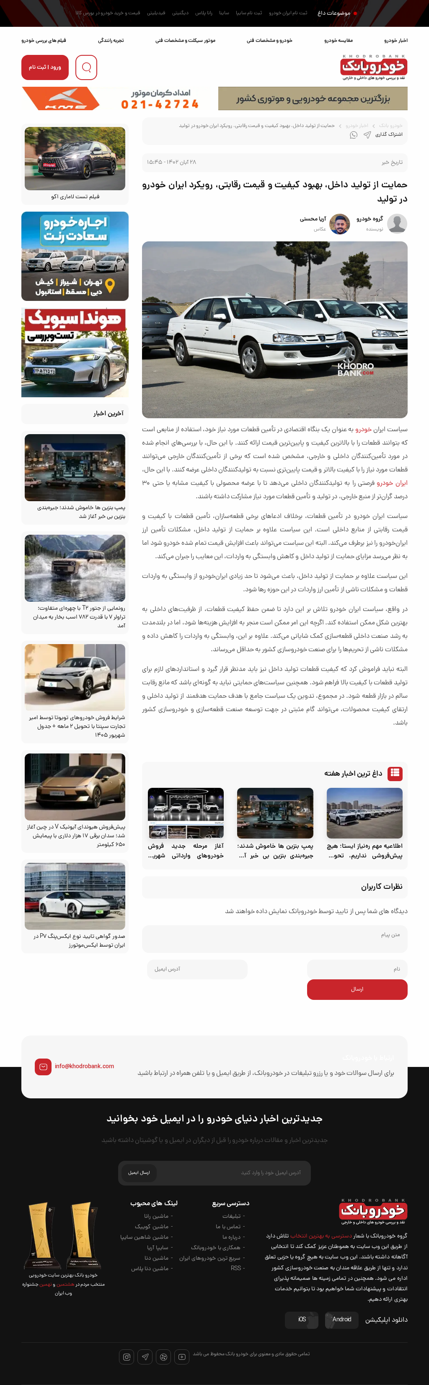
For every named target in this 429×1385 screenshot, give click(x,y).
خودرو (363, 430)
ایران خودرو (392, 484)
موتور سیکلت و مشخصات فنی (185, 41)
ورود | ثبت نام (45, 67)
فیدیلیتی (156, 13)
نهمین (45, 1285)
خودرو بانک (390, 126)
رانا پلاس (203, 13)
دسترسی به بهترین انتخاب (321, 1236)
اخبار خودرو (395, 41)
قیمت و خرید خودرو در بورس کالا (107, 13)
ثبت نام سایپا (249, 13)
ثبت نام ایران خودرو (288, 13)
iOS (302, 1320)
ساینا (224, 13)
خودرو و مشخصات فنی (269, 41)
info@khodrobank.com (84, 1067)
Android (342, 1320)
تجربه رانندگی (111, 41)
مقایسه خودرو (338, 41)
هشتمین (64, 1285)
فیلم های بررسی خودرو (43, 41)
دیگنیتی (180, 13)
